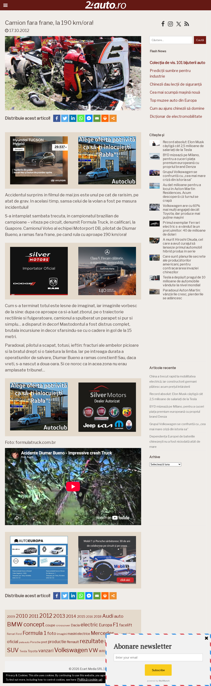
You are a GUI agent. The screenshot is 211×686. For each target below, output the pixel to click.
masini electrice (79, 634)
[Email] (97, 118)
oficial (12, 641)
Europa (105, 624)
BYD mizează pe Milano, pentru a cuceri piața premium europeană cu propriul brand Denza (176, 411)
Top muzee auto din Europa (173, 100)
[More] (113, 118)
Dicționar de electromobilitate (176, 116)
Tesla (23, 651)
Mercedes (102, 633)
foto (51, 633)
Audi (107, 616)
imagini (62, 633)
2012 (45, 615)
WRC (102, 651)
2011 (34, 616)
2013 (59, 616)
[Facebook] (56, 118)
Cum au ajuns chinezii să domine (177, 108)
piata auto (24, 642)
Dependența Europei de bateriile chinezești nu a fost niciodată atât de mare (174, 441)
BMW (15, 624)
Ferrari (11, 633)
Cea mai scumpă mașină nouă (175, 92)
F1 (115, 624)
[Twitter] (64, 118)
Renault (73, 642)
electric (89, 625)
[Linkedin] (72, 118)
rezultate (92, 641)
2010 (22, 616)
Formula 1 (34, 633)
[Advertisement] (180, 333)
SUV (13, 650)
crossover (63, 625)
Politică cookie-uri (89, 679)
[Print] (105, 118)
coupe (50, 625)
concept (34, 624)
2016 (89, 616)
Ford (19, 633)
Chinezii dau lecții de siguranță (176, 84)
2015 (81, 616)
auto (118, 616)
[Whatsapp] (80, 118)
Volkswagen (71, 650)
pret (44, 642)
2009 (11, 617)
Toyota (33, 651)
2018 (97, 617)
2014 (71, 616)
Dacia (75, 625)
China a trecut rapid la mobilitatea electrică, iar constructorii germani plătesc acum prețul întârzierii (173, 381)
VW (93, 650)
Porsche (35, 642)
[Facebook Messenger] (89, 118)
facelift (125, 625)
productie (57, 641)
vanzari (45, 650)
